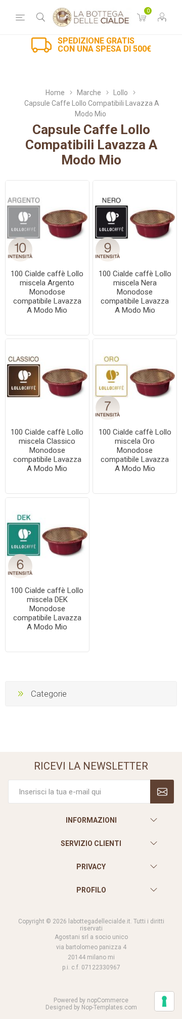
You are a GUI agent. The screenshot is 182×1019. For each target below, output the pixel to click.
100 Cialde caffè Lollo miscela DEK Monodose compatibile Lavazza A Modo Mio (47, 608)
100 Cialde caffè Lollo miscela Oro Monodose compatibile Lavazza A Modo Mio (135, 450)
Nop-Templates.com (109, 1007)
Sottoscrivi (162, 791)
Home (55, 93)
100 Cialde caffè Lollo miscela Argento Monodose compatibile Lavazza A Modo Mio (47, 292)
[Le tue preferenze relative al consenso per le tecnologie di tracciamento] (164, 1001)
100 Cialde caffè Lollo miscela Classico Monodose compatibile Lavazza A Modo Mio (47, 450)
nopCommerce (107, 1000)
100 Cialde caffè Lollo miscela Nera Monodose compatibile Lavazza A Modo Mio (135, 292)
